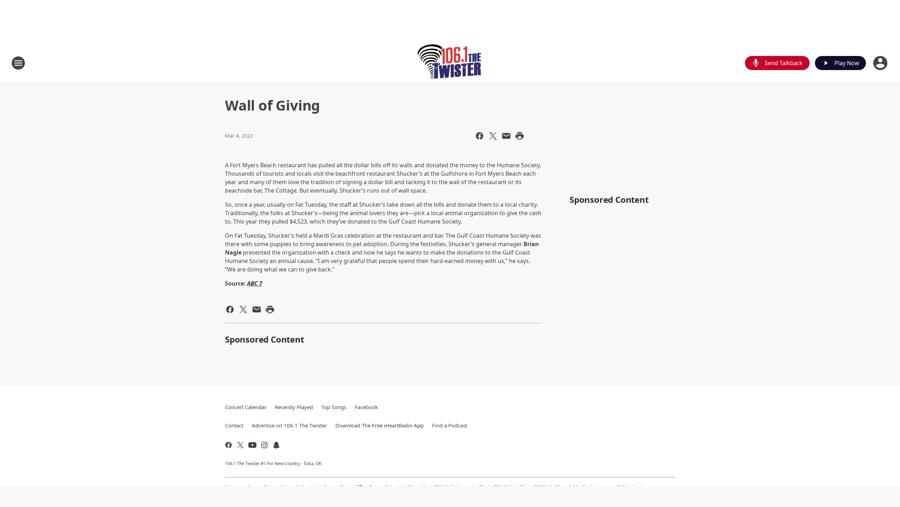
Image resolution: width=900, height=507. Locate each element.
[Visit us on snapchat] (276, 445)
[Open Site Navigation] (18, 63)
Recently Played (294, 407)
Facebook (366, 407)
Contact (234, 425)
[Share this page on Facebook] (479, 136)
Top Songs (333, 407)
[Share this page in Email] (506, 136)
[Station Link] (450, 62)
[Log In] (881, 63)
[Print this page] (520, 136)
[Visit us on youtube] (252, 445)
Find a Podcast (449, 425)
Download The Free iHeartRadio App (379, 425)
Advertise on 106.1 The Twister (289, 425)
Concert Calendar (245, 407)
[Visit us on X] (240, 445)
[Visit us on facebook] (228, 445)
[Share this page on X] (493, 136)
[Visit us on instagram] (264, 445)
